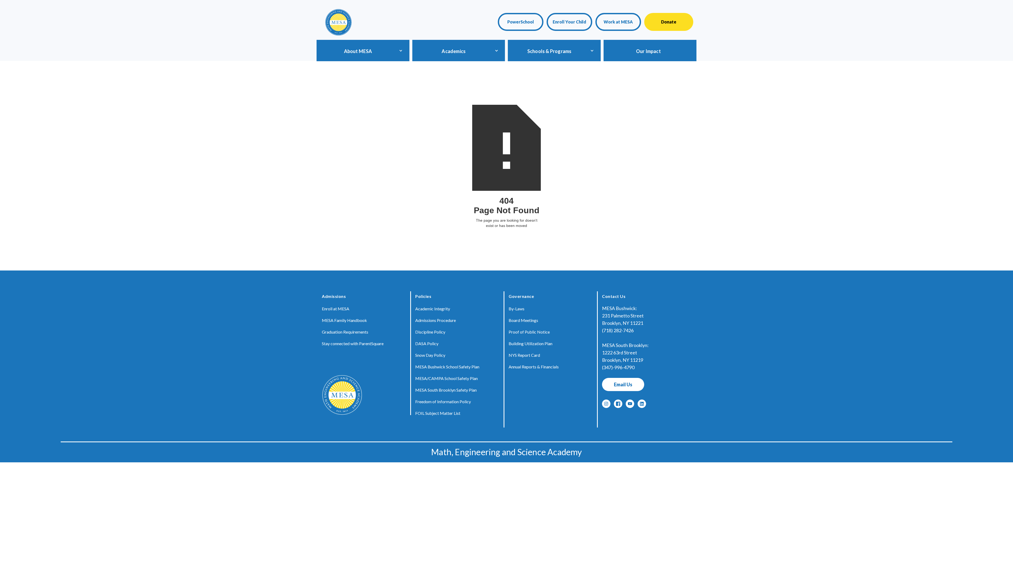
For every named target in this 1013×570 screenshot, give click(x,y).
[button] (362, 50)
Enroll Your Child (569, 21)
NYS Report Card (524, 355)
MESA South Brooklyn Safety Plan (446, 389)
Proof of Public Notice (529, 331)
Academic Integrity (432, 308)
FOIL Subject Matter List (437, 413)
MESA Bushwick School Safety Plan (447, 366)
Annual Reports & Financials (534, 366)
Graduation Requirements (345, 331)
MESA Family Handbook (344, 320)
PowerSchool (520, 21)
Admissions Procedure (435, 320)
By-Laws (516, 308)
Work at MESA (618, 21)
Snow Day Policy (430, 355)
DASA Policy (426, 343)
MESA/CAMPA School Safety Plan (446, 378)
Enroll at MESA (335, 308)
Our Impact (648, 51)
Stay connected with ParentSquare (353, 343)
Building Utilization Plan (530, 343)
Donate (668, 21)
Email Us (623, 384)
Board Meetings (523, 320)
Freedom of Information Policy (443, 401)
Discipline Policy (430, 331)
